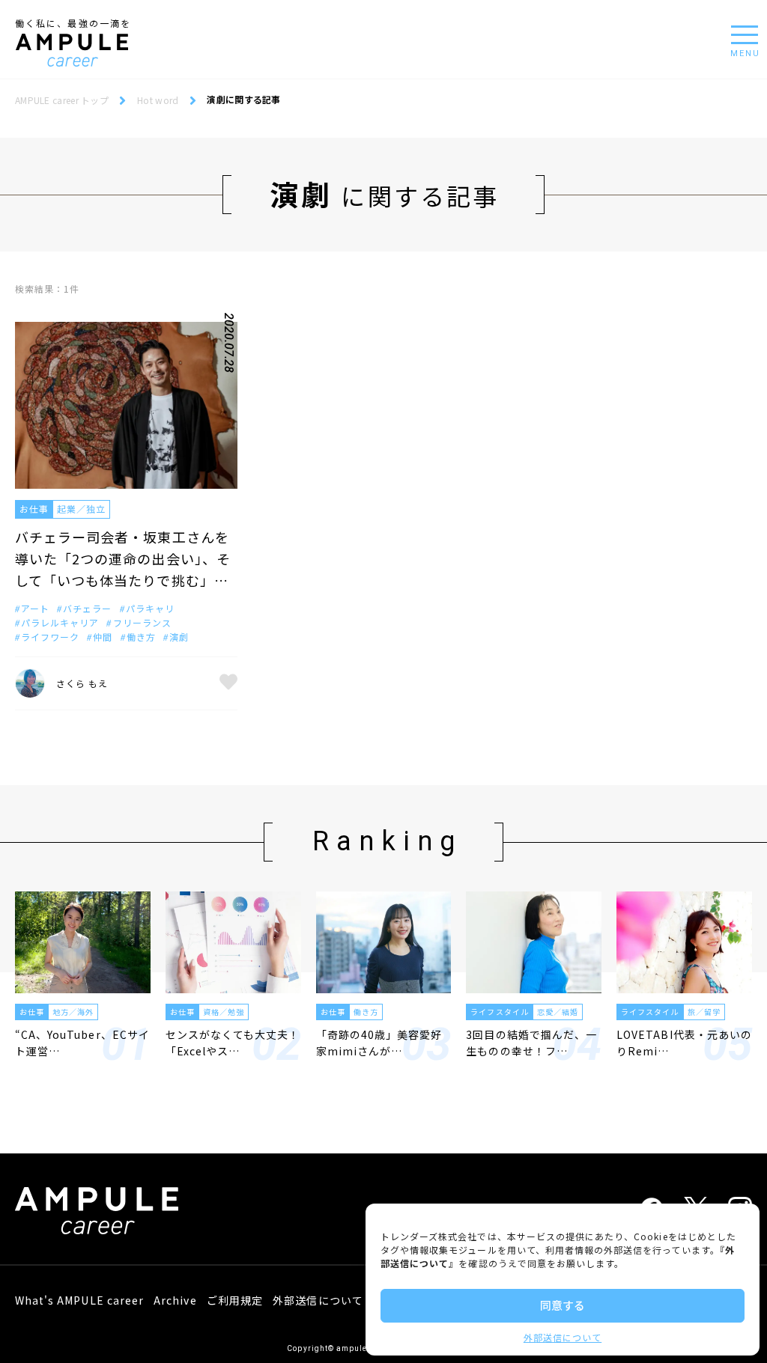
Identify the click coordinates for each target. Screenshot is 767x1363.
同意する (562, 1305)
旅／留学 (704, 1011)
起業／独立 (81, 508)
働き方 (366, 1011)
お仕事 (34, 508)
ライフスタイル (499, 1011)
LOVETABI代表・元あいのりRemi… (684, 1042)
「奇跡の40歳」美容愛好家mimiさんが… (379, 1042)
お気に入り (228, 683)
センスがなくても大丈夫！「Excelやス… (233, 1042)
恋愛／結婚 (557, 1011)
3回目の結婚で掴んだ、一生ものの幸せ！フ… (531, 1042)
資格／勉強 (223, 1011)
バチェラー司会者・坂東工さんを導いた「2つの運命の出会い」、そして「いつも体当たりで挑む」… (123, 558)
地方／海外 (73, 1011)
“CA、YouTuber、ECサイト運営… (82, 1042)
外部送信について (562, 1337)
